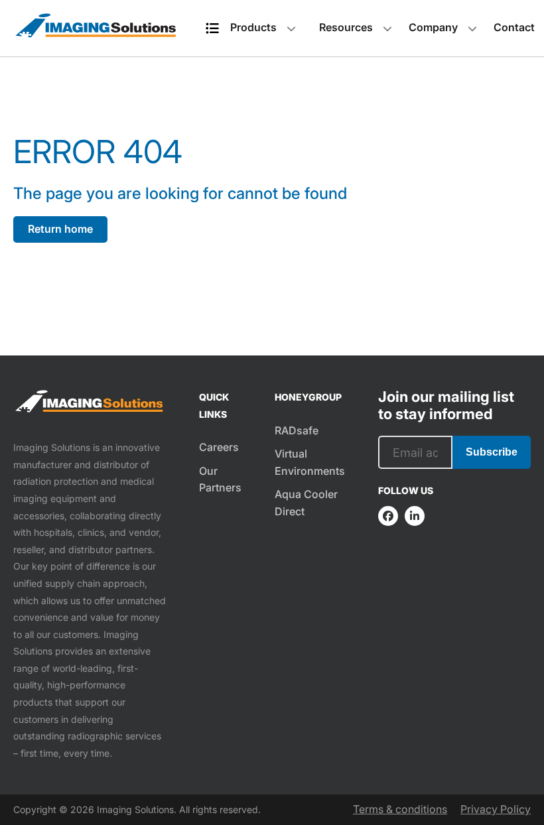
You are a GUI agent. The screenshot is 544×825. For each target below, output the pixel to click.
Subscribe (491, 452)
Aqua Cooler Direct (306, 502)
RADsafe (296, 430)
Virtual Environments (310, 462)
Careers (219, 447)
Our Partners (220, 479)
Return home (60, 228)
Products (253, 27)
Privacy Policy (495, 809)
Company (433, 27)
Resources (346, 27)
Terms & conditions (400, 809)
